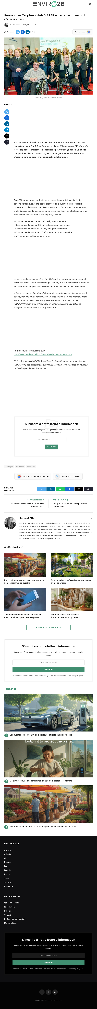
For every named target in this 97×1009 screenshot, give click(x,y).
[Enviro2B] (48, 4)
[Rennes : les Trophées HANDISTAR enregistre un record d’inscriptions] (48, 66)
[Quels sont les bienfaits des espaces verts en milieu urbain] (72, 565)
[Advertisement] (54, 122)
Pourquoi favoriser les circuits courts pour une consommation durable (24, 581)
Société (7, 882)
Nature (7, 874)
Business (20, 467)
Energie (7, 870)
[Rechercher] (90, 4)
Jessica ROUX (15, 25)
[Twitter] (6, 111)
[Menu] (7, 4)
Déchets (7, 862)
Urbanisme (8, 886)
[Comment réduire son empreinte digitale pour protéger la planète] (48, 758)
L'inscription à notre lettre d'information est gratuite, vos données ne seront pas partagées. (48, 676)
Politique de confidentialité (15, 919)
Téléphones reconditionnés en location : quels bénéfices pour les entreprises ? (23, 616)
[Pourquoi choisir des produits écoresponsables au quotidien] (72, 599)
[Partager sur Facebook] (23, 32)
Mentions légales (11, 923)
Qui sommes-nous (11, 903)
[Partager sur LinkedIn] (28, 32)
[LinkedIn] (6, 123)
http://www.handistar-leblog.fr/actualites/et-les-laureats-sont (43, 354)
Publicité (7, 911)
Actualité (7, 854)
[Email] (6, 135)
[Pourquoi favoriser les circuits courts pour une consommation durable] (25, 565)
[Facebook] (6, 117)
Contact (7, 915)
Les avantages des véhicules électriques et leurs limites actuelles (41, 735)
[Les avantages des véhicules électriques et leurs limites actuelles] (48, 712)
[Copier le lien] (6, 142)
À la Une (7, 850)
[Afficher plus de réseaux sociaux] (32, 32)
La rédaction (9, 907)
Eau (5, 866)
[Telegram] (6, 129)
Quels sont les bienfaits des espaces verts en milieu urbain (71, 581)
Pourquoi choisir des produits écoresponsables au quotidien (65, 616)
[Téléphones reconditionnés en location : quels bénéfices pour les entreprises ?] (25, 599)
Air (5, 858)
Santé (6, 878)
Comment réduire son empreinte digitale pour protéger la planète (41, 780)
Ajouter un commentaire (48, 627)
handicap (31, 467)
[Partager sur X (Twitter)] (18, 32)
